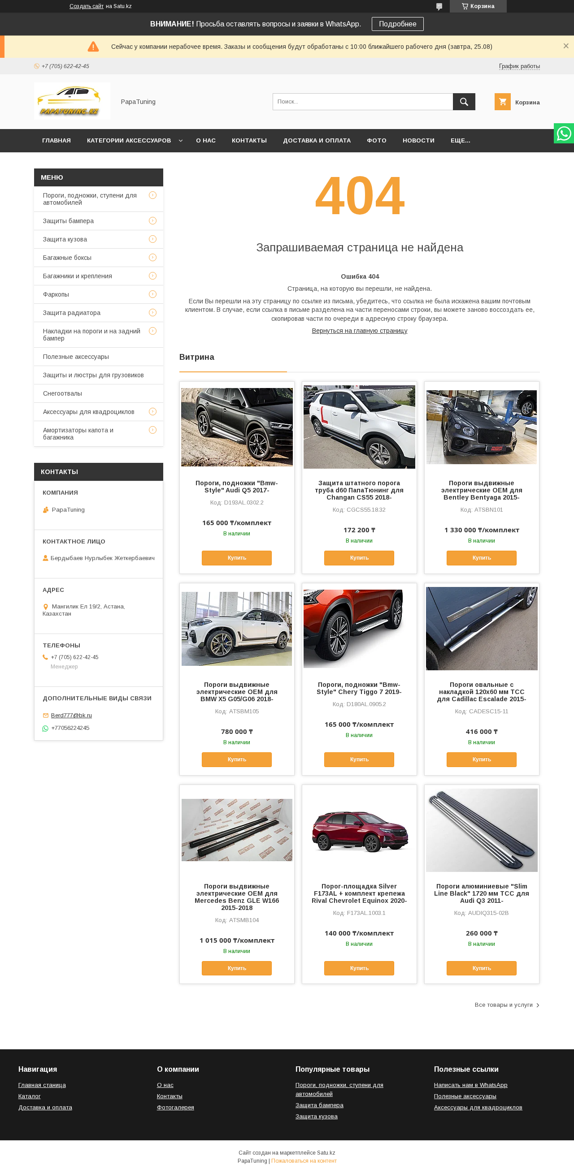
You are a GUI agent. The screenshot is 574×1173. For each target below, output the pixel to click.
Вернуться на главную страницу (360, 330)
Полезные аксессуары (76, 356)
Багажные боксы (67, 257)
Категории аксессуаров (129, 140)
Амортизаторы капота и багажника (78, 434)
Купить (237, 558)
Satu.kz (326, 1153)
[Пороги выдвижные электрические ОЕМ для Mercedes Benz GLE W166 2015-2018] (237, 830)
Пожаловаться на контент (304, 1161)
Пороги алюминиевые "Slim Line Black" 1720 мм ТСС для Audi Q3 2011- (481, 893)
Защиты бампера (68, 220)
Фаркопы (56, 294)
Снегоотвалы (62, 393)
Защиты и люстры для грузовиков (93, 375)
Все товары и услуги (504, 1004)
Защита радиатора (71, 312)
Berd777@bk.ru (71, 715)
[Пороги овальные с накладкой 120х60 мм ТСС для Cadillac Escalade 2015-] (482, 628)
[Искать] (464, 101)
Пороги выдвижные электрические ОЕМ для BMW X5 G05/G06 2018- (237, 692)
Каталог (29, 1096)
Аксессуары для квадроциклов (89, 411)
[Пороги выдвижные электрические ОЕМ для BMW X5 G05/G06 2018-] (237, 628)
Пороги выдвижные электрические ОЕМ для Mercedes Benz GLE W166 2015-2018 (237, 897)
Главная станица (42, 1085)
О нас (206, 140)
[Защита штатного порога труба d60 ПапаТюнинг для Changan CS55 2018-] (359, 426)
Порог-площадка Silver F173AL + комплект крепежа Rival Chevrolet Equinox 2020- (359, 893)
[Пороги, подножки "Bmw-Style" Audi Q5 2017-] (237, 426)
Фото (377, 140)
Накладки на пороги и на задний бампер (91, 335)
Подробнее (398, 24)
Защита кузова (65, 239)
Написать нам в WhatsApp (471, 1085)
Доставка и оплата (317, 140)
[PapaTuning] (72, 117)
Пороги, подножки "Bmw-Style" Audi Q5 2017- (237, 486)
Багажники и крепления (77, 276)
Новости (419, 140)
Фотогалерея (175, 1107)
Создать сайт (87, 6)
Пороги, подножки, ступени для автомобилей (90, 199)
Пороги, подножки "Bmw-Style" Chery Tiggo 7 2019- (359, 688)
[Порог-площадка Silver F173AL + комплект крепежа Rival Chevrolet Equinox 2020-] (359, 830)
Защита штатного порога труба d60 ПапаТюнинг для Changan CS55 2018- (359, 490)
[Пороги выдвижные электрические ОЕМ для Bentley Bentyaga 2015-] (482, 426)
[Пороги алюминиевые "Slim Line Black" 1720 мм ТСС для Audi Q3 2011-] (482, 830)
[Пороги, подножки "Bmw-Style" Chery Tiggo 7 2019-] (359, 628)
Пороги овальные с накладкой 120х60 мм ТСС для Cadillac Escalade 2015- (481, 692)
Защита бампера (320, 1105)
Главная (56, 140)
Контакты (249, 140)
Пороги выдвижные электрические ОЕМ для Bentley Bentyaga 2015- (481, 490)
